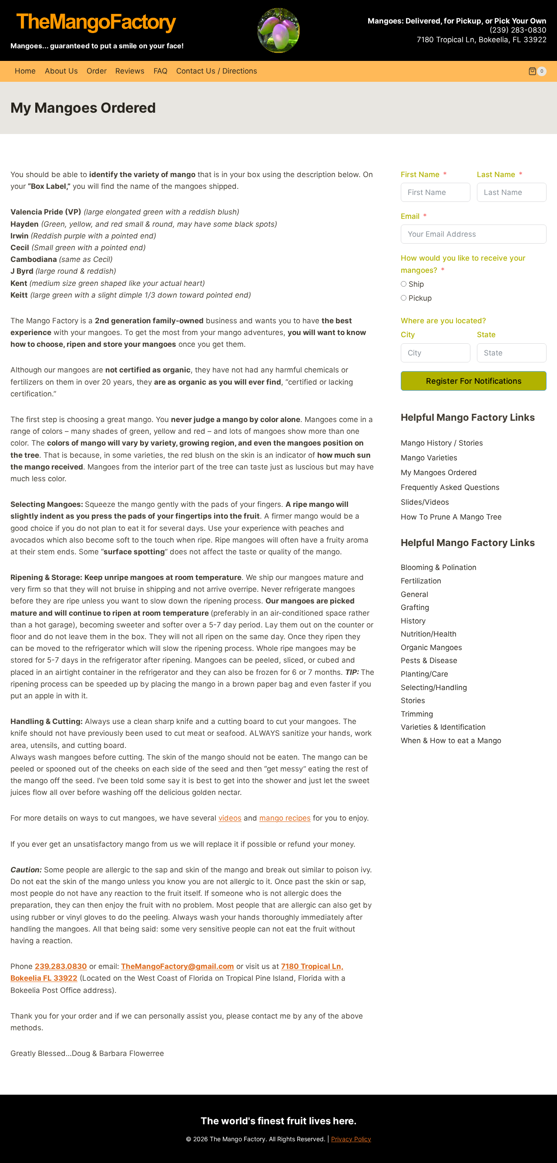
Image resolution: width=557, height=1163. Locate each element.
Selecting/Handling (434, 687)
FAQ (161, 71)
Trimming (417, 714)
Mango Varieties (429, 457)
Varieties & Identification (443, 727)
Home (25, 71)
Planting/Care (424, 674)
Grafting (415, 607)
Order (97, 71)
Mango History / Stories (442, 443)
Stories (413, 700)
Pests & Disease (429, 660)
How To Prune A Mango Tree (451, 517)
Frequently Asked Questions (450, 487)
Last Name (496, 174)
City (408, 334)
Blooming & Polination (438, 567)
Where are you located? (443, 320)
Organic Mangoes (431, 647)
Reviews (129, 71)
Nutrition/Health (428, 634)
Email (410, 216)
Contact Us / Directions (216, 71)
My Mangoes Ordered (439, 472)
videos (230, 818)
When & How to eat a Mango (451, 740)
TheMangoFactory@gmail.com (177, 966)
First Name (420, 174)
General (414, 594)
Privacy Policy (351, 1139)
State (486, 334)
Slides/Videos (425, 502)
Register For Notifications (474, 380)
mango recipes (285, 818)
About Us (61, 71)
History (413, 621)
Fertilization (421, 580)
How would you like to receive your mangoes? (463, 264)
